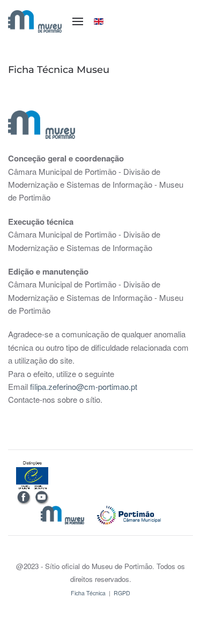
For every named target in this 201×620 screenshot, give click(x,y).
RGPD (122, 593)
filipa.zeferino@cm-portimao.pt (83, 386)
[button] (77, 21)
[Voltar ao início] (35, 21)
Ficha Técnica (88, 593)
